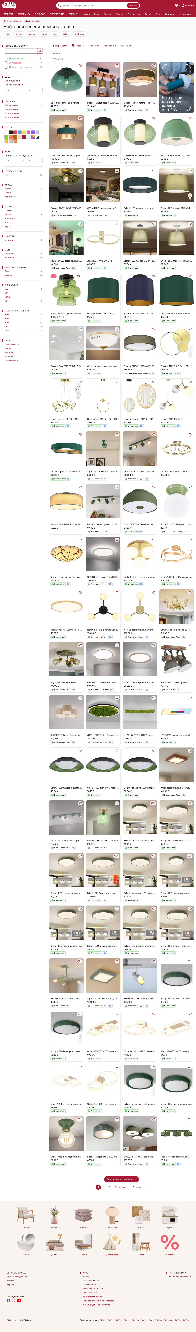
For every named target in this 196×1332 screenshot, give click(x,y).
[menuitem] (8, 14)
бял (7, 34)
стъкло (8, 210)
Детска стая (112, 1254)
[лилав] (33, 132)
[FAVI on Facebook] (8, 1300)
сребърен (80, 34)
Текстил (84, 1227)
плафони (9, 240)
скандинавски (12, 344)
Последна (137, 1187)
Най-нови (94, 45)
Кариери (11, 1284)
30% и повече (12, 117)
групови (9, 253)
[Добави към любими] (80, 66)
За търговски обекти (92, 1296)
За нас (86, 1276)
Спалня (83, 1254)
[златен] (6, 141)
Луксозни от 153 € (14, 84)
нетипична (10, 196)
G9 (6, 301)
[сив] (37, 132)
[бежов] (20, 137)
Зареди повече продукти (120, 1179)
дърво (8, 226)
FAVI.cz (103, 1320)
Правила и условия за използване (99, 1300)
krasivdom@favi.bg (18, 1276)
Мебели (26, 1227)
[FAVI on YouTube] (19, 1300)
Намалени (170, 1254)
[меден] (15, 141)
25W (7, 314)
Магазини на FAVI (91, 1280)
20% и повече (12, 113)
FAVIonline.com (14, 1320)
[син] (20, 132)
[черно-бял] (37, 137)
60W (7, 322)
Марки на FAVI (89, 1284)
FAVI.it (152, 1320)
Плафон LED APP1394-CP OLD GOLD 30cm (108, 419)
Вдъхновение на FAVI (93, 1288)
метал (8, 214)
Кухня (169, 1227)
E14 (6, 293)
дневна (8, 275)
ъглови (8, 192)
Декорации (55, 1227)
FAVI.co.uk (169, 1320)
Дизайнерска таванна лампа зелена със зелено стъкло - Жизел (82, 102)
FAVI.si (186, 1320)
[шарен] (33, 137)
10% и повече (11, 109)
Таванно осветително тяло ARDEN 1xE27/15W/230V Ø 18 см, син (155, 313)
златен (31, 34)
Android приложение (181, 1276)
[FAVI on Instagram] (13, 1300)
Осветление (15, 21)
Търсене (133, 5)
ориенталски (11, 360)
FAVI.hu (135, 1320)
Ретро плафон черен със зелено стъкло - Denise (74, 313)
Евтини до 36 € (12, 80)
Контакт (10, 1280)
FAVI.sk (111, 1320)
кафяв (66, 34)
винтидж (9, 352)
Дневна (55, 1254)
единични (10, 257)
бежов (18, 34)
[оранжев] (11, 137)
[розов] (28, 132)
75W (7, 326)
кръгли (8, 188)
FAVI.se (159, 1320)
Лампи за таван (32, 21)
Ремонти (141, 1227)
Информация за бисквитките (96, 1304)
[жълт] (24, 132)
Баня (26, 1254)
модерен (9, 356)
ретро (8, 348)
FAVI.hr (143, 1320)
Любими (80, 45)
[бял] (6, 132)
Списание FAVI (90, 1292)
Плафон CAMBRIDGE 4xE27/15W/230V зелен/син (75, 366)
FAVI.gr (178, 1320)
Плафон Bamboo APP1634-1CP (139, 419)
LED (7, 175)
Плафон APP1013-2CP (171, 419)
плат (7, 222)
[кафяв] (15, 137)
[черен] (11, 132)
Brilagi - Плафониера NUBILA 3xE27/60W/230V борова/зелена (117, 102)
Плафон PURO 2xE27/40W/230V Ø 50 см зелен (147, 366)
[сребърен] (11, 141)
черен (44, 34)
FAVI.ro (127, 1320)
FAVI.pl (119, 1320)
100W (7, 330)
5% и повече (11, 105)
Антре (141, 1254)
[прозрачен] (28, 137)
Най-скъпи (126, 45)
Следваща (120, 1187)
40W (7, 318)
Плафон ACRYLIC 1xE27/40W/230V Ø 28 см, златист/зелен (79, 208)
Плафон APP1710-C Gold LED (175, 366)
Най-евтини (110, 45)
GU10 (7, 297)
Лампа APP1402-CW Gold (99, 260)
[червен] (15, 132)
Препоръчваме (59, 45)
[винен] (24, 137)
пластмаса (10, 218)
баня (7, 271)
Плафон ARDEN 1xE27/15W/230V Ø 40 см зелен (110, 313)
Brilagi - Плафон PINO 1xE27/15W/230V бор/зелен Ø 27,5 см (116, 1156)
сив (55, 34)
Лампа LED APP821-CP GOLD (65, 419)
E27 (6, 289)
